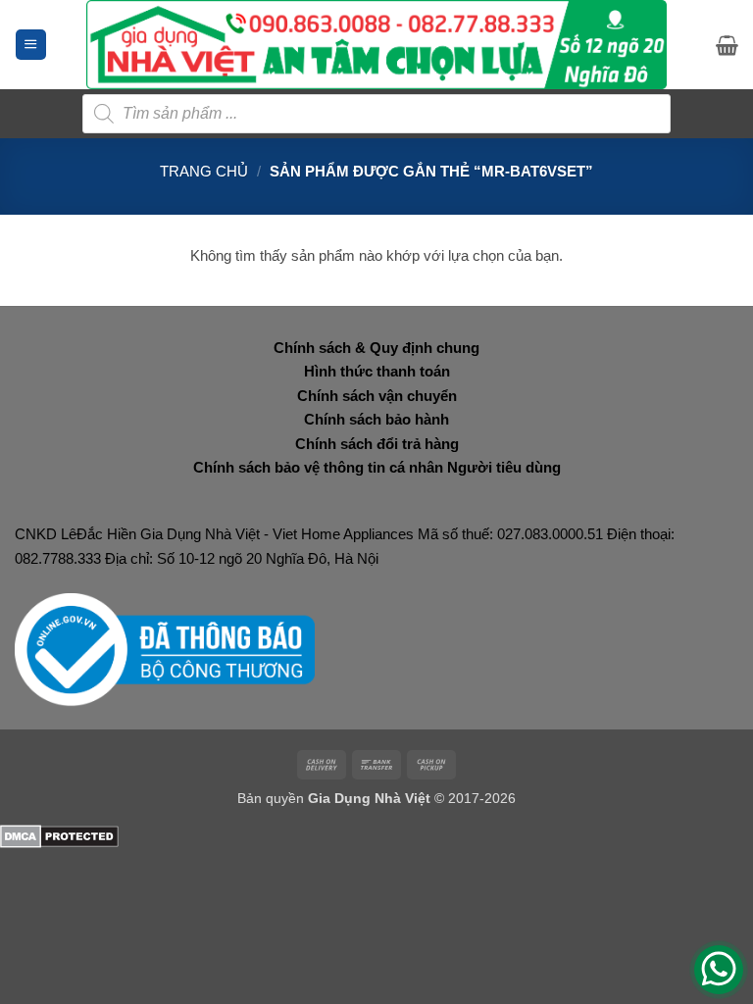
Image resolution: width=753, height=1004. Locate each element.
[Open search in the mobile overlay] (376, 113)
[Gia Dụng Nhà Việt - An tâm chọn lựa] (377, 44)
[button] (31, 44)
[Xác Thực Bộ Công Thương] (165, 648)
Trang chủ (204, 171)
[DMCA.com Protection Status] (59, 835)
